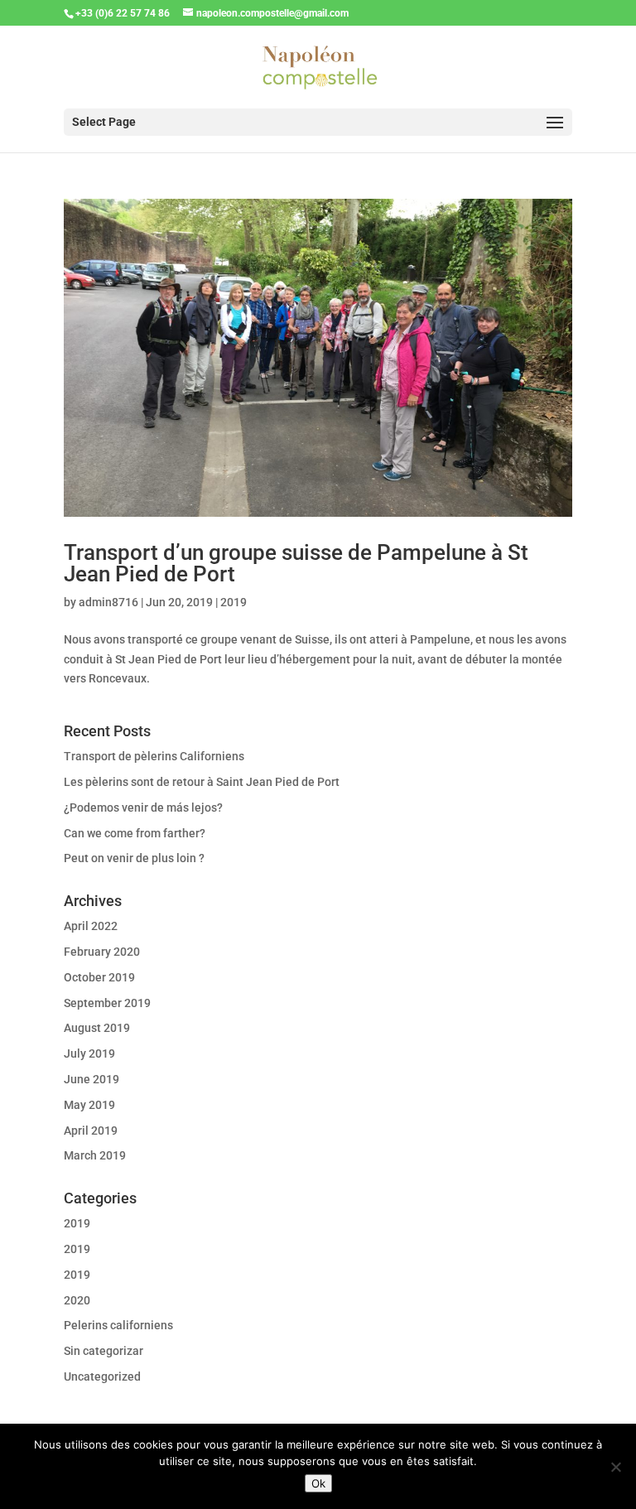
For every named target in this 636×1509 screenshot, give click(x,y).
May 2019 (89, 1104)
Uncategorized (102, 1376)
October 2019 (99, 977)
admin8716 (108, 602)
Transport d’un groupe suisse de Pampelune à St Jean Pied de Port (296, 563)
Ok (318, 1483)
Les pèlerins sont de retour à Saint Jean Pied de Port (202, 781)
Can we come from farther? (134, 833)
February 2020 (102, 951)
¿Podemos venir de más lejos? (143, 807)
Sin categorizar (103, 1350)
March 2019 (95, 1155)
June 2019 (91, 1079)
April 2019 (91, 1130)
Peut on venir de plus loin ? (134, 858)
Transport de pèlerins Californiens (154, 756)
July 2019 (89, 1053)
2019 (233, 602)
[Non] (615, 1466)
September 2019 (107, 1003)
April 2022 (91, 926)
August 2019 (97, 1027)
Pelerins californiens (118, 1325)
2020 (77, 1300)
